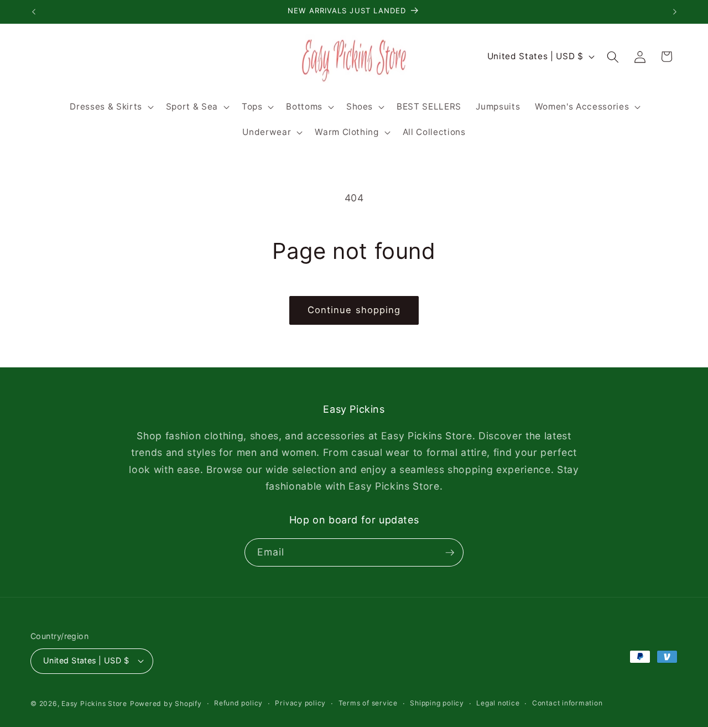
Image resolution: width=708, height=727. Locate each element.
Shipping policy (437, 703)
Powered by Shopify (166, 703)
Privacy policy (300, 703)
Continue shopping (354, 309)
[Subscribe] (449, 552)
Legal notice (497, 703)
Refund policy (238, 703)
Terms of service (368, 703)
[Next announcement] (675, 11)
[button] (110, 107)
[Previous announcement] (34, 11)
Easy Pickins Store (94, 703)
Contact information (567, 703)
